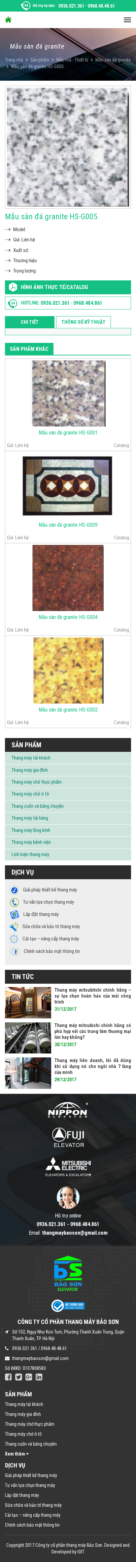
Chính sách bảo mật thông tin (32, 1525)
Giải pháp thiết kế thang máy (31, 1475)
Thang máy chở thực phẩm (37, 782)
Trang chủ (14, 59)
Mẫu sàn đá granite (113, 59)
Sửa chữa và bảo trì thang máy (33, 1505)
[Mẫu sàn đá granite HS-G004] (68, 578)
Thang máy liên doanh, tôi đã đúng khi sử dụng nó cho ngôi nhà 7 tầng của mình (92, 1066)
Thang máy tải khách (31, 758)
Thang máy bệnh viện (31, 842)
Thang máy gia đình (30, 770)
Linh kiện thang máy (30, 854)
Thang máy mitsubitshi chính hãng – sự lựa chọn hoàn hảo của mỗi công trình (92, 996)
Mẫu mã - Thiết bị (72, 59)
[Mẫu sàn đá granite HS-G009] (68, 485)
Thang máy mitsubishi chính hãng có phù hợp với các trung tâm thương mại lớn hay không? (92, 1031)
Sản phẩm (39, 59)
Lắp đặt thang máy (22, 1495)
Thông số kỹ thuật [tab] (83, 322)
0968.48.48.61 (101, 6)
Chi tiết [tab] (30, 322)
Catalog (121, 445)
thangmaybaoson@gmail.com (40, 1358)
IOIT (81, 1551)
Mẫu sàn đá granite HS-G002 (68, 710)
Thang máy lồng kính (31, 830)
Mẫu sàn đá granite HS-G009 (68, 525)
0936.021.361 (71, 6)
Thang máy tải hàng (30, 818)
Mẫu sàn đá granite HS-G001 (68, 433)
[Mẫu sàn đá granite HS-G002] (68, 670)
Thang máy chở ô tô (30, 794)
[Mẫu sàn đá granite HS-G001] (68, 393)
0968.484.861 (87, 303)
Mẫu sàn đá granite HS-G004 (68, 617)
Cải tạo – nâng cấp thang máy (32, 1515)
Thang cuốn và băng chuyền (38, 806)
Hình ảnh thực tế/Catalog (54, 287)
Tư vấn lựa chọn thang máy (30, 1485)
